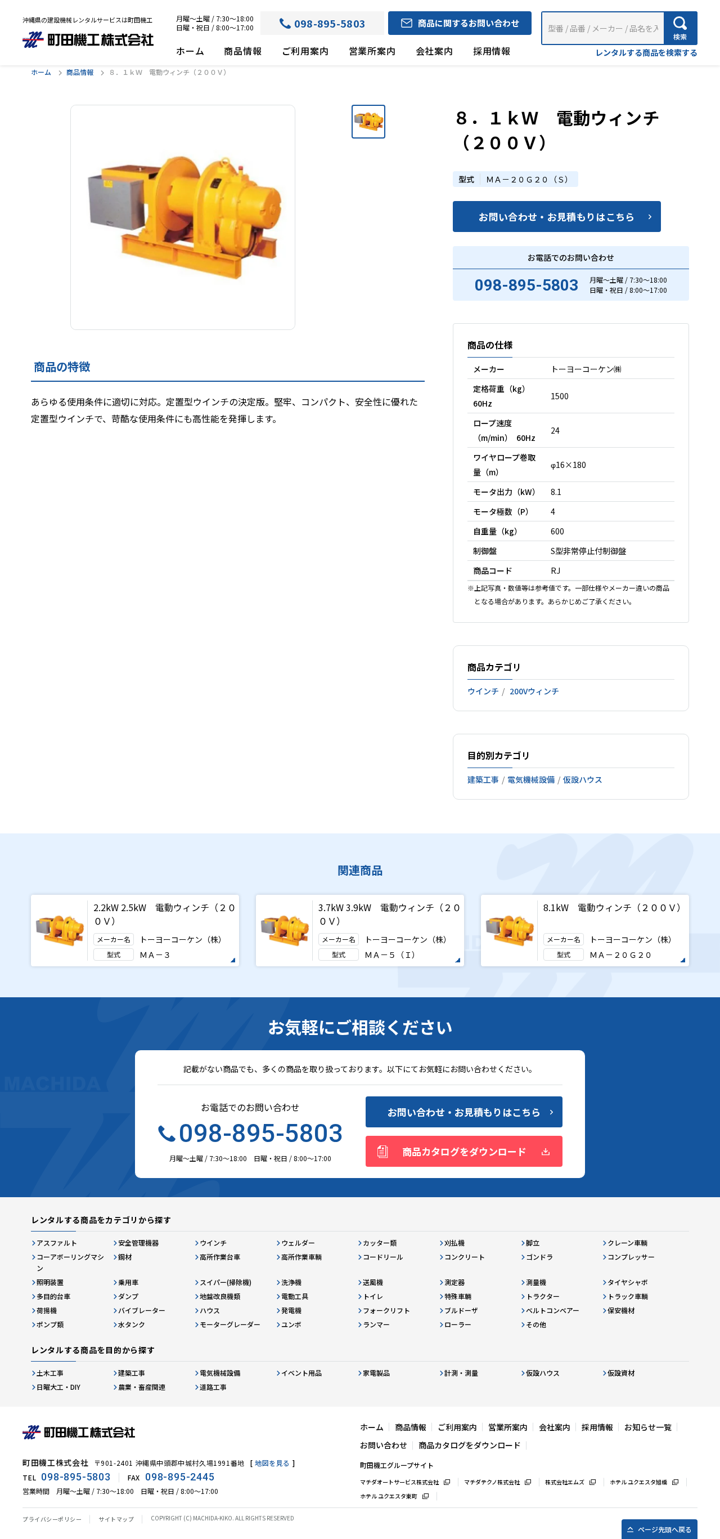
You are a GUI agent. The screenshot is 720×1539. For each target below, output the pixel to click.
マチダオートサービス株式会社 (399, 1482)
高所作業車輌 (301, 1256)
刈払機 (454, 1242)
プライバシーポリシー (52, 1519)
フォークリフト (386, 1310)
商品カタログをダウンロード (464, 1151)
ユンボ (291, 1324)
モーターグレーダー (230, 1324)
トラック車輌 (628, 1296)
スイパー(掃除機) (225, 1282)
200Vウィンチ (534, 691)
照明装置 (50, 1282)
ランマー (376, 1324)
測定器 (454, 1282)
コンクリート (464, 1256)
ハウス (210, 1310)
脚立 (532, 1242)
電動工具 (294, 1296)
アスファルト (57, 1242)
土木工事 (50, 1372)
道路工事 (213, 1386)
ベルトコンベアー (552, 1310)
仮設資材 (621, 1372)
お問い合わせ (383, 1445)
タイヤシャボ (628, 1282)
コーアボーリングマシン (70, 1262)
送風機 (373, 1282)
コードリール (383, 1256)
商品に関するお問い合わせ (468, 23)
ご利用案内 (305, 50)
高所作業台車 (220, 1256)
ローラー (457, 1324)
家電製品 (376, 1372)
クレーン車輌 (627, 1242)
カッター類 (380, 1242)
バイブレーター (141, 1310)
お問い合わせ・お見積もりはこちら (556, 216)
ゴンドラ (539, 1256)
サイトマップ (116, 1519)
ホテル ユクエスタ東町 (388, 1496)
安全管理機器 (138, 1242)
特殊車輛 (457, 1296)
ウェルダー (298, 1242)
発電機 (291, 1310)
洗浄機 (291, 1282)
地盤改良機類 (220, 1296)
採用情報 (492, 50)
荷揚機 (47, 1310)
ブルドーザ (461, 1310)
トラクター (543, 1296)
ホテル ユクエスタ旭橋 (638, 1482)
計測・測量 (461, 1372)
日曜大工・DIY (58, 1386)
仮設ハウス (582, 779)
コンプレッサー (631, 1256)
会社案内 (434, 50)
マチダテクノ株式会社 (492, 1482)
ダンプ (128, 1296)
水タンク (131, 1324)
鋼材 (125, 1256)
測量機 (536, 1282)
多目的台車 (53, 1296)
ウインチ (483, 691)
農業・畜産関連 (141, 1386)
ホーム (190, 50)
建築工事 (483, 779)
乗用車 (128, 1282)
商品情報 (243, 50)
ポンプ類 (50, 1324)
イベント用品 (301, 1372)
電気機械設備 (531, 779)
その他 (536, 1324)
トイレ (373, 1296)
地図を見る (272, 1462)
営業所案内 (372, 50)
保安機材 (621, 1310)
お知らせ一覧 (648, 1427)
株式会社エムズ (564, 1482)
